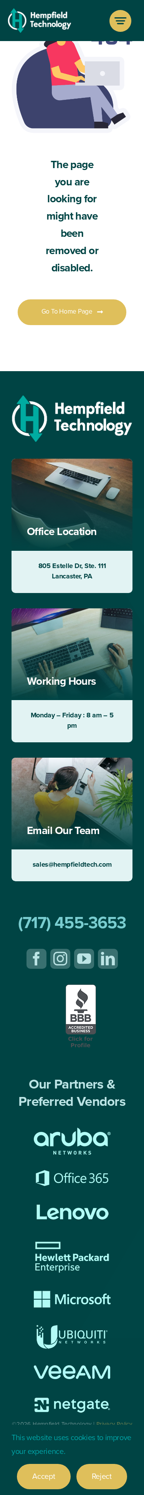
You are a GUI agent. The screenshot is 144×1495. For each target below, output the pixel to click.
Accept (43, 1476)
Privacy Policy (114, 1424)
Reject (102, 1476)
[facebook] (36, 959)
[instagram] (60, 959)
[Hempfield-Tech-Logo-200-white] (39, 12)
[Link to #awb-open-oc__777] (120, 21)
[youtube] (84, 959)
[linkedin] (108, 959)
